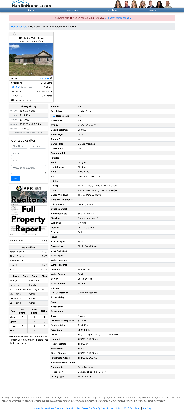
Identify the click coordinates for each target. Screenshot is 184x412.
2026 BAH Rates (132, 408)
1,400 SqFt (16, 87)
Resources (72, 10)
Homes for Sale (19, 26)
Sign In (153, 10)
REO (53, 115)
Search (31, 10)
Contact (112, 10)
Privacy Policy (114, 408)
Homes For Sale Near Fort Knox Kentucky (54, 408)
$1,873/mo (44, 78)
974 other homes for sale (118, 18)
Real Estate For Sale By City (91, 408)
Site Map (147, 408)
